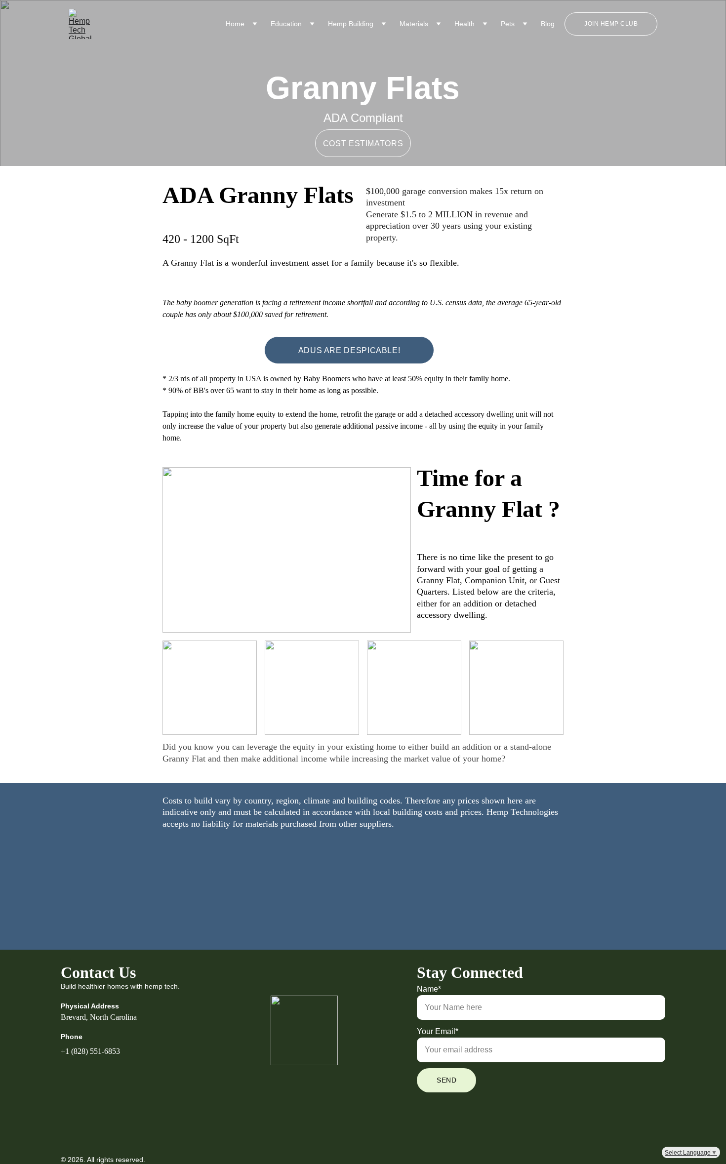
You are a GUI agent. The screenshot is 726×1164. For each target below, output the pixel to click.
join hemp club (611, 23)
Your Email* (437, 1031)
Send (446, 1080)
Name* (429, 989)
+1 (65, 1051)
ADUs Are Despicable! (349, 350)
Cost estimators (363, 143)
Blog (548, 24)
